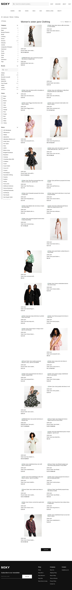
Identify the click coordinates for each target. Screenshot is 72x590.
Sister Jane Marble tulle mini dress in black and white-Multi (28, 211)
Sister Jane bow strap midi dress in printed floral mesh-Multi (28, 321)
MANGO (3, 89)
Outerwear (3, 49)
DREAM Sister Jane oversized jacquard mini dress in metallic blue (28, 63)
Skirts (2, 55)
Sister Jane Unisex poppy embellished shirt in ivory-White (54, 379)
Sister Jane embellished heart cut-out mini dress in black (54, 520)
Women (12, 10)
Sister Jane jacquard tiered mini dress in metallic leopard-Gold (28, 379)
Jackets (3, 44)
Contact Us (52, 583)
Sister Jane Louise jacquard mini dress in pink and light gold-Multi (54, 482)
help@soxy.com (65, 569)
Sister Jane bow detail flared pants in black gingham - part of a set (54, 437)
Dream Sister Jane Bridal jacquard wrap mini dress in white (54, 495)
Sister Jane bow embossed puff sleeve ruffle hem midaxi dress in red (54, 211)
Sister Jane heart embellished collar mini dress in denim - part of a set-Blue (28, 482)
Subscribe (27, 576)
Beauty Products (5, 32)
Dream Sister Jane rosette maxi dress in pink (28, 495)
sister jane (6, 17)
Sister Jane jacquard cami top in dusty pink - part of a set (54, 354)
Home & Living (49, 10)
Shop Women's (41, 575)
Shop (51, 4)
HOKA (2, 85)
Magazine (57, 4)
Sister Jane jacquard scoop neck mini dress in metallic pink (28, 140)
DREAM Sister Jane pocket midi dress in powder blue (28, 424)
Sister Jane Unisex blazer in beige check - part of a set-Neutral (28, 334)
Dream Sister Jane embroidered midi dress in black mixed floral (28, 50)
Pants (2, 51)
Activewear (4, 28)
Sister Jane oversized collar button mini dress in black (54, 108)
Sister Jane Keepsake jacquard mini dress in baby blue (28, 198)
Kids (41, 10)
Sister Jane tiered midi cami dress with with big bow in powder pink (54, 243)
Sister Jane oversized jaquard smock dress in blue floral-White (28, 224)
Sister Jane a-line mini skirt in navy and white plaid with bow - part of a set (54, 153)
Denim (2, 38)
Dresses (3, 40)
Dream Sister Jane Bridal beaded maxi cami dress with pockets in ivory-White (54, 469)
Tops (2, 61)
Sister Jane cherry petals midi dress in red (54, 390)
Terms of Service (53, 578)
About (64, 4)
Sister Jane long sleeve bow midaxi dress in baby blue (54, 507)
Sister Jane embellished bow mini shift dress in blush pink (28, 469)
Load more (46, 549)
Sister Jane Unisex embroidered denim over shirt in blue (54, 289)
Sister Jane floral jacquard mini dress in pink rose (54, 321)
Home (39, 569)
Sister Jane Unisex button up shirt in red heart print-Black (28, 540)
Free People (4, 83)
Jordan (3, 87)
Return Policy (53, 575)
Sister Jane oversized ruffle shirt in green (28, 276)
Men (20, 10)
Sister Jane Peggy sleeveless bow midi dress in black (28, 108)
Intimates (3, 42)
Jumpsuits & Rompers (6, 47)
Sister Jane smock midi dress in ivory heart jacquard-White (54, 198)
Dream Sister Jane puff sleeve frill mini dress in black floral (28, 173)
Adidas (3, 73)
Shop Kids (40, 578)
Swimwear (3, 59)
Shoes (26, 10)
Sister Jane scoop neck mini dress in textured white (54, 366)
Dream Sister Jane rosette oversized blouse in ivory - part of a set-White (28, 366)
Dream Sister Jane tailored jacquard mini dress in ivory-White (54, 83)
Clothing (3, 36)
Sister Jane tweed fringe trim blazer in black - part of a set (28, 308)
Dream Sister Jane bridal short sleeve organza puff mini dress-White (54, 424)
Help (69, 4)
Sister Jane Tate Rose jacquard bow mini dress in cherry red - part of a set (28, 186)
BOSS (2, 75)
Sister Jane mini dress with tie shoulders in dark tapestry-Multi (28, 95)
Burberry (3, 79)
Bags (34, 10)
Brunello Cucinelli (5, 77)
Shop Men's (40, 572)
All (1, 17)
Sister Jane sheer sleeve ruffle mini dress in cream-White (54, 30)
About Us (52, 569)
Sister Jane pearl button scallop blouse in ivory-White (54, 256)
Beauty (59, 10)
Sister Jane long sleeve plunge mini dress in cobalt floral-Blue (54, 140)
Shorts (2, 53)
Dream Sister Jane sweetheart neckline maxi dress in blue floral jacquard (28, 411)
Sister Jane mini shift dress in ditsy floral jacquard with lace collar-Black (54, 95)
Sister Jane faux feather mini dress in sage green (28, 456)
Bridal (2, 34)
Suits (2, 57)
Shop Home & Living (42, 581)
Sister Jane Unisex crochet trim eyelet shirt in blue (28, 507)
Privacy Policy (53, 581)
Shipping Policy (53, 572)
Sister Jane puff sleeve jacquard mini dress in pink (54, 186)
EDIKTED (3, 81)
